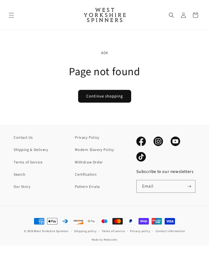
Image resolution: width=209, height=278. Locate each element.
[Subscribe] (189, 186)
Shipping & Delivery (31, 150)
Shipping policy (85, 231)
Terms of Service (28, 162)
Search (20, 174)
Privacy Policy (87, 137)
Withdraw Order (89, 162)
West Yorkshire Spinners (51, 231)
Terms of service (113, 231)
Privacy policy (140, 231)
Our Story (22, 186)
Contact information (170, 231)
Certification (86, 174)
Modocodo (110, 240)
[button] (11, 15)
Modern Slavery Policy (94, 150)
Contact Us (23, 137)
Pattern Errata (87, 186)
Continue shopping (104, 96)
